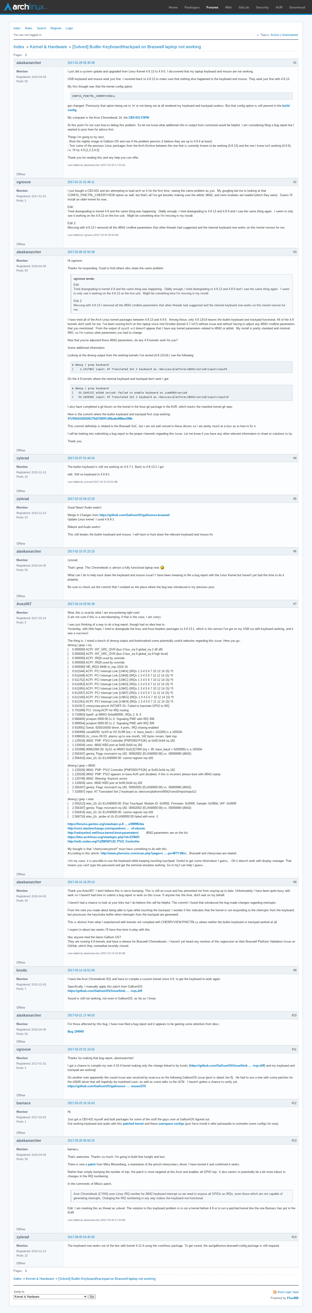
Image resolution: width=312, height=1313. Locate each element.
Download (297, 7)
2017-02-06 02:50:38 (81, 252)
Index (17, 28)
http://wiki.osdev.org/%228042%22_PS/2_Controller (104, 841)
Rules (28, 28)
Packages (192, 7)
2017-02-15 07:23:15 (81, 551)
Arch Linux (25, 6)
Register (55, 28)
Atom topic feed (288, 1292)
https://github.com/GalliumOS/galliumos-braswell (134, 515)
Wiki (228, 7)
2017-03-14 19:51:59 (81, 970)
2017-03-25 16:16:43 (81, 1103)
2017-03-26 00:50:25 (81, 1140)
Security (262, 7)
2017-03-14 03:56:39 (81, 604)
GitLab (244, 7)
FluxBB (293, 1298)
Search (41, 28)
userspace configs (172, 1123)
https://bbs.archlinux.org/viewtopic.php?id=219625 (103, 837)
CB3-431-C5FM (139, 117)
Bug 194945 (76, 1031)
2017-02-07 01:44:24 (81, 458)
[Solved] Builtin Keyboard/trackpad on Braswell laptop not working (136, 46)
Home (173, 7)
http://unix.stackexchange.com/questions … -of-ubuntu (106, 828)
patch (92, 1164)
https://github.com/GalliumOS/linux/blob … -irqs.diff (105, 991)
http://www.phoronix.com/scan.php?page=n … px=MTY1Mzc (144, 853)
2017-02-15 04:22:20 (81, 499)
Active (275, 35)
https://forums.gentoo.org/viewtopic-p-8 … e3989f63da (106, 824)
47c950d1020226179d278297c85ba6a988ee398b (100, 418)
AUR (279, 7)
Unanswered (290, 35)
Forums (212, 7)
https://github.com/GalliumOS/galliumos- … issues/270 (107, 1086)
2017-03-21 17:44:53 (81, 1015)
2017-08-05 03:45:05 (81, 1237)
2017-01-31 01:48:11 (81, 182)
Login (69, 28)
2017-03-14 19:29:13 (81, 882)
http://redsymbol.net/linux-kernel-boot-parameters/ (103, 832)
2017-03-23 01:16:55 (81, 1049)
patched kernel (134, 1123)
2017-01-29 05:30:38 (81, 62)
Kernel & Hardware (48, 46)
